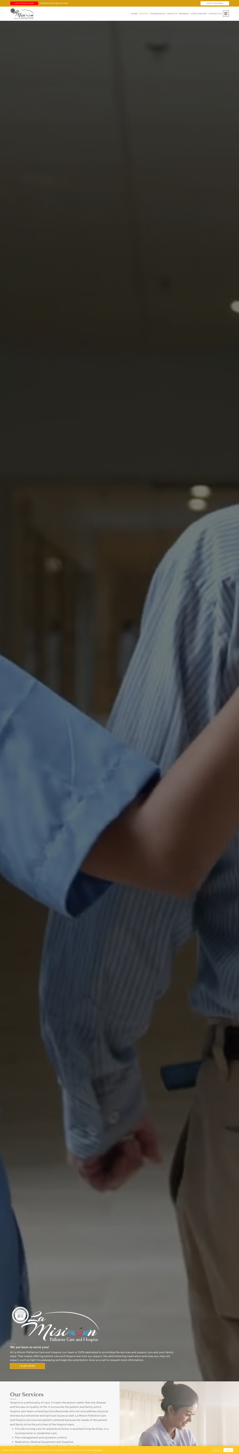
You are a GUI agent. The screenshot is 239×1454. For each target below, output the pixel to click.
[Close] (236, 1450)
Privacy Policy (97, 1450)
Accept (228, 1450)
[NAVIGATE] (226, 14)
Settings (217, 1450)
